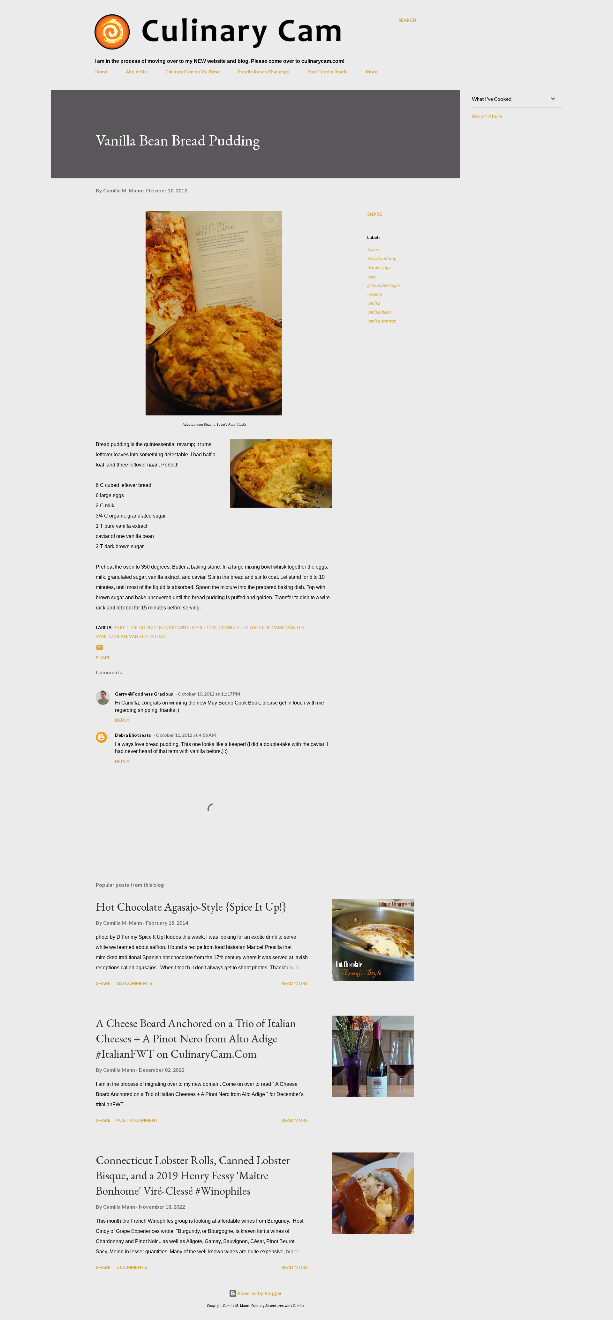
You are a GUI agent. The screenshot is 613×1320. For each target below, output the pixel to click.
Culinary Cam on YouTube (192, 71)
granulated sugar (383, 285)
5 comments (131, 1267)
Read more (294, 983)
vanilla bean (379, 312)
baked (373, 249)
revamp (374, 294)
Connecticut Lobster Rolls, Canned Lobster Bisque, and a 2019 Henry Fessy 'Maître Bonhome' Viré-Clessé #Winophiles (193, 1175)
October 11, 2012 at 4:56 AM (186, 735)
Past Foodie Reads (327, 71)
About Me (136, 71)
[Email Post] (99, 649)
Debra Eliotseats (133, 735)
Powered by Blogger (259, 1293)
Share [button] (374, 214)
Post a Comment (137, 1120)
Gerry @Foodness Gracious (144, 694)
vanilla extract (381, 321)
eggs (371, 276)
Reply (122, 720)
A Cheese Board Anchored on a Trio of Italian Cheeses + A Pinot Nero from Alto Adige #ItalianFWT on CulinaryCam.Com (196, 1038)
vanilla (373, 303)
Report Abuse (487, 116)
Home (101, 71)
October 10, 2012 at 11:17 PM (209, 694)
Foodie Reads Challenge (263, 71)
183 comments (134, 983)
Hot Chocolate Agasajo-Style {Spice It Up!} (191, 906)
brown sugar (379, 267)
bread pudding (381, 258)
